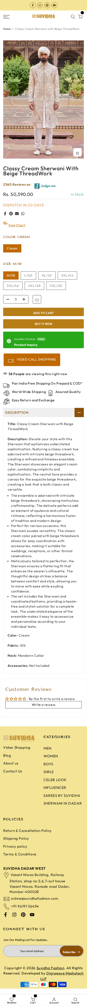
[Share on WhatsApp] (23, 213)
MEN (48, 748)
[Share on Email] (17, 213)
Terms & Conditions (19, 854)
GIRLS (49, 772)
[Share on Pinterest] (11, 213)
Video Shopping (16, 747)
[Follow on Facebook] (33, 5)
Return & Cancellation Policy (27, 830)
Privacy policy (15, 846)
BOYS (48, 764)
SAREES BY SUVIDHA (62, 795)
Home (7, 28)
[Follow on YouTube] (54, 5)
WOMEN (51, 756)
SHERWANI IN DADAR (63, 803)
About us (10, 763)
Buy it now (43, 324)
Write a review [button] (43, 705)
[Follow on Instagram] (40, 5)
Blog (7, 755)
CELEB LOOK (55, 779)
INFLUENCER (55, 787)
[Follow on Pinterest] (47, 5)
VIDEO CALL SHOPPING (36, 359)
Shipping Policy (16, 838)
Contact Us (12, 771)
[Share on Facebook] (5, 213)
